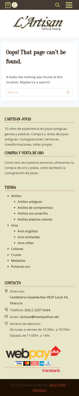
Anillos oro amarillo (33, 213)
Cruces (16, 255)
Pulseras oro (20, 266)
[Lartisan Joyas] (39, 23)
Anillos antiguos (30, 201)
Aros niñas (26, 243)
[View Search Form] (57, 5)
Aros (14, 225)
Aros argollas (28, 231)
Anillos (16, 196)
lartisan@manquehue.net (39, 317)
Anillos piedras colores (35, 219)
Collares (17, 249)
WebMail (39, 390)
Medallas (18, 260)
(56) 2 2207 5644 (37, 310)
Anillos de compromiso (35, 207)
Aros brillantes (29, 237)
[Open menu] (68, 5)
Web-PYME (57, 385)
